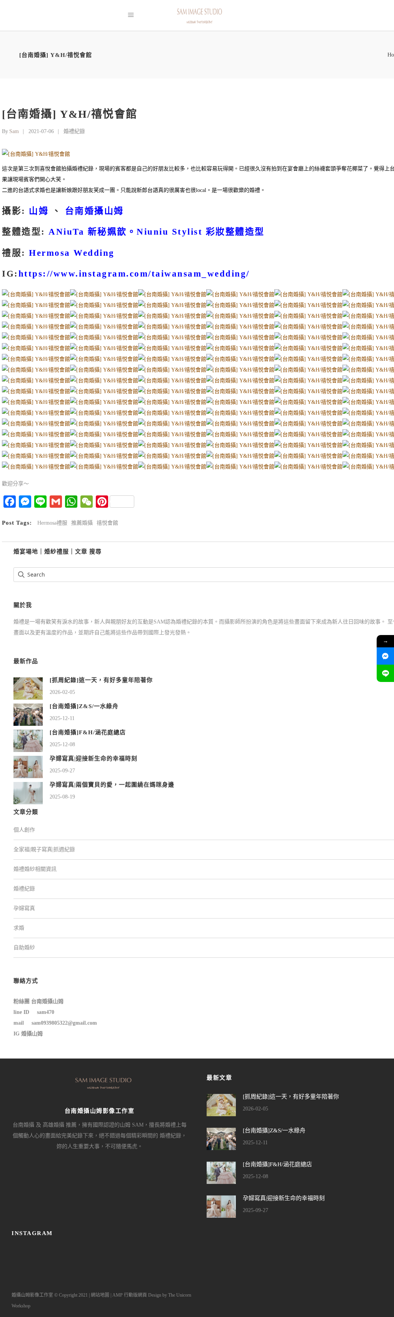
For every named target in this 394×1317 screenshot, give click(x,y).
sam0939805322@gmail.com (64, 1023)
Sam (14, 131)
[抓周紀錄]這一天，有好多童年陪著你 (101, 680)
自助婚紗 (24, 947)
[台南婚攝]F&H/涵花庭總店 (88, 732)
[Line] (385, 673)
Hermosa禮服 (52, 523)
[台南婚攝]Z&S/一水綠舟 (84, 706)
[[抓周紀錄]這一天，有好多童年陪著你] (28, 688)
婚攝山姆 (32, 1034)
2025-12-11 (62, 718)
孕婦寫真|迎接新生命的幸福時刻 (93, 758)
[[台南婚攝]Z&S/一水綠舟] (28, 714)
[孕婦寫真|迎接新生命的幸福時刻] (28, 766)
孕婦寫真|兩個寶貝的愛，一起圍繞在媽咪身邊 (112, 785)
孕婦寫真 (24, 908)
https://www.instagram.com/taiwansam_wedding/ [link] (134, 273)
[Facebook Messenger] (385, 656)
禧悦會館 (107, 523)
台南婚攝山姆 (47, 1001)
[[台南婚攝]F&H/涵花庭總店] (28, 740)
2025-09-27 (62, 771)
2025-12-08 (62, 744)
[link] (94, 211)
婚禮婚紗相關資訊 (35, 869)
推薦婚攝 (82, 523)
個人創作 (24, 830)
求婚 (18, 928)
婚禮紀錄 (74, 131)
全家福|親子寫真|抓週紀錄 (44, 849)
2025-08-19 (62, 797)
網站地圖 (100, 1295)
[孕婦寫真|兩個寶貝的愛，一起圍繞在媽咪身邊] (28, 792)
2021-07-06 (41, 131)
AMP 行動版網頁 (129, 1295)
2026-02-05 (62, 692)
